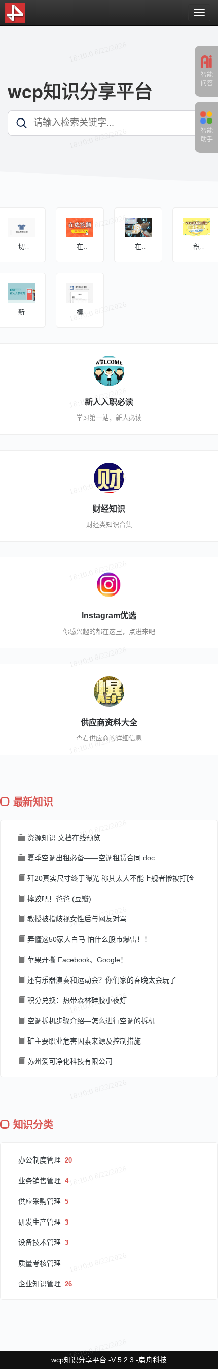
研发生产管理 (40, 1222)
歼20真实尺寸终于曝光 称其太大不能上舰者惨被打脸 (109, 878)
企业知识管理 (40, 1283)
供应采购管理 (40, 1201)
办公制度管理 (40, 1160)
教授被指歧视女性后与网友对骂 (76, 919)
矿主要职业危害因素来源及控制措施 (83, 1041)
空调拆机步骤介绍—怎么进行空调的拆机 (90, 1021)
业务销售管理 (40, 1181)
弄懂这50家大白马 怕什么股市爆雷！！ (88, 939)
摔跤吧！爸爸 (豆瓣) (58, 899)
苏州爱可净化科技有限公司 (69, 1061)
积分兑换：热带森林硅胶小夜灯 (76, 1000)
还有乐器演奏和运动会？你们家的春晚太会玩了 (100, 980)
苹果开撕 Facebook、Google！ (76, 960)
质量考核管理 (39, 1263)
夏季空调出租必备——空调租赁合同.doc (90, 858)
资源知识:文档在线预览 (62, 838)
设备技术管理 (40, 1242)
